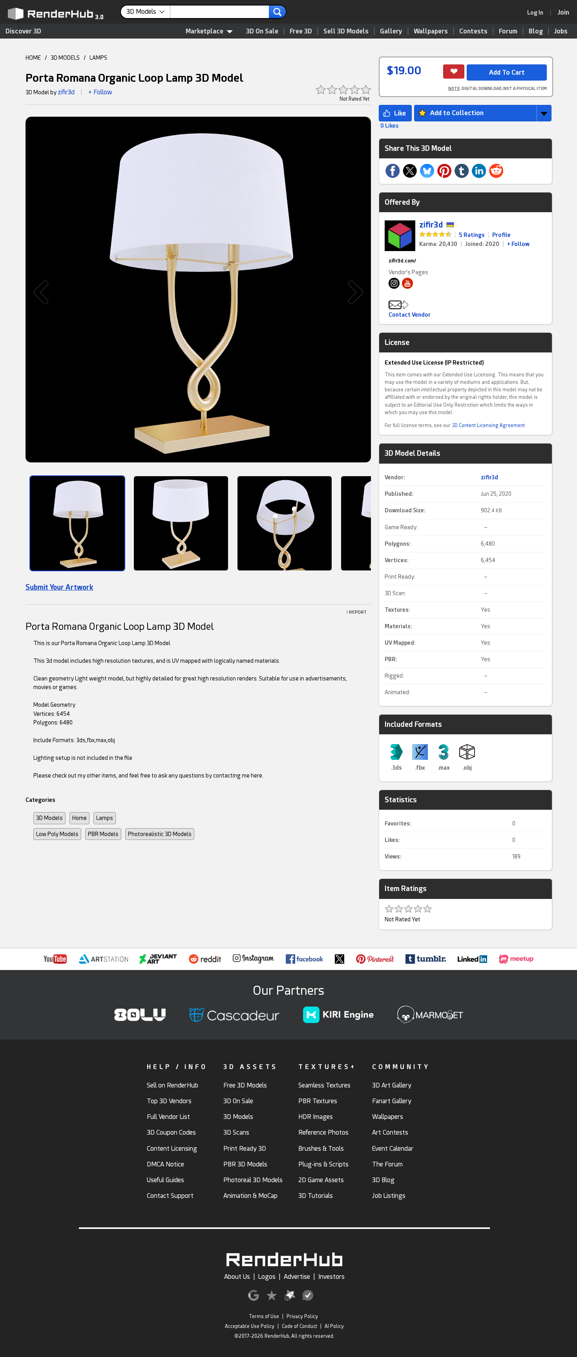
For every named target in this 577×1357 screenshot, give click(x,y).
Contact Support (170, 1195)
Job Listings (388, 1195)
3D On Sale (262, 31)
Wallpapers (431, 31)
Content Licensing (172, 1148)
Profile (501, 235)
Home (79, 818)
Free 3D (301, 31)
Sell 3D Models (346, 31)
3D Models (49, 818)
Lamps (104, 818)
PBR (390, 659)
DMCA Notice (165, 1164)
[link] (538, 12)
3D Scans (236, 1132)
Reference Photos (323, 1132)
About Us (237, 1276)
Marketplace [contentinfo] (204, 31)
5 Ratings (472, 235)
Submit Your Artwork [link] (59, 587)
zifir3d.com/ (402, 261)
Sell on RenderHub (172, 1085)
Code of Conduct (299, 1326)
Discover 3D (23, 31)
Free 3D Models (245, 1085)
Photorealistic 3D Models (160, 834)
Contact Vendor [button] (410, 315)
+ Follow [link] (518, 244)
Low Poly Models (57, 834)
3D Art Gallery (391, 1085)
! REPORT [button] (357, 612)
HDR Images (315, 1116)
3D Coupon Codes (171, 1132)
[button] (37, 292)
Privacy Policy (302, 1316)
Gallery (391, 31)
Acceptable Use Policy (249, 1326)
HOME (33, 58)
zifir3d (66, 92)
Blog (536, 31)
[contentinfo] (148, 12)
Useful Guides (165, 1180)
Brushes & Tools (321, 1148)
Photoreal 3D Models (253, 1180)
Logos (267, 1276)
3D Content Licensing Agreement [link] (488, 425)
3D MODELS (65, 58)
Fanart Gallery (391, 1101)
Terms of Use (264, 1316)
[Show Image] (77, 523)
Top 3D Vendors (169, 1101)
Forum (508, 31)
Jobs (561, 31)
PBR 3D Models (245, 1164)
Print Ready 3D (244, 1148)
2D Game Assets (321, 1180)
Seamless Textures (324, 1085)
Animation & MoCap (250, 1195)
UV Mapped (399, 643)
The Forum (387, 1164)
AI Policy (334, 1326)
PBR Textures (317, 1101)
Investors (331, 1276)
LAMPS (98, 58)
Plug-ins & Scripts (323, 1164)
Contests (473, 31)
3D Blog (383, 1180)
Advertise (297, 1276)
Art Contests (390, 1132)
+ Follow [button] (100, 92)
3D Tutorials (315, 1195)
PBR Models (103, 834)
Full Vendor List (168, 1116)
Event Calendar (392, 1148)
